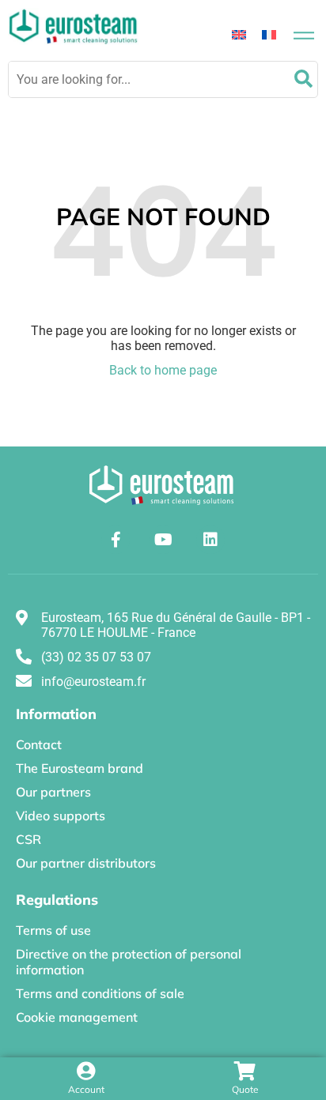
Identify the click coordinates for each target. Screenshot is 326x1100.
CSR (28, 839)
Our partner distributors (86, 863)
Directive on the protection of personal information (128, 962)
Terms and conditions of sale (100, 993)
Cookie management (77, 1017)
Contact (39, 744)
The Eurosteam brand (79, 768)
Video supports (60, 815)
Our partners (53, 792)
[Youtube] (163, 540)
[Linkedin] (210, 540)
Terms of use (53, 930)
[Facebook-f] (115, 540)
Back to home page (163, 370)
